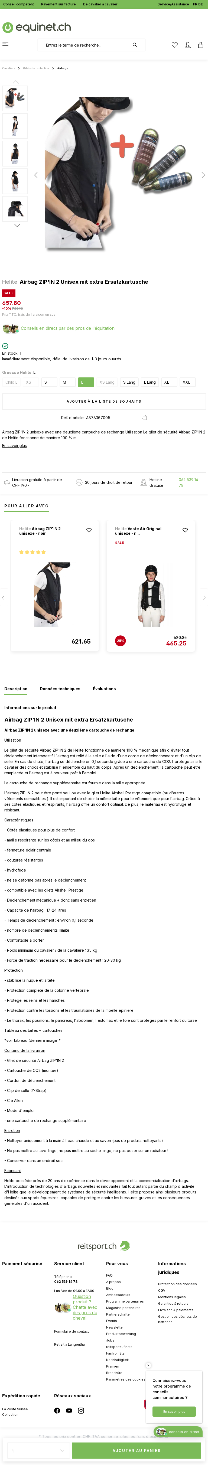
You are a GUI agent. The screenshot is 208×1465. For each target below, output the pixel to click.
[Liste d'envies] (174, 45)
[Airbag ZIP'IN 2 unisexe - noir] (55, 594)
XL (166, 382)
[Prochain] (202, 175)
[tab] (15, 689)
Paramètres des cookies (125, 1379)
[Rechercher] (137, 44)
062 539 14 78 (188, 482)
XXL (186, 382)
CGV (161, 1290)
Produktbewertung (121, 1334)
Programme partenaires (125, 1301)
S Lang (129, 382)
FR (195, 4)
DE (200, 4)
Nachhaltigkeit (117, 1360)
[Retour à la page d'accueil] (36, 27)
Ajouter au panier (137, 1450)
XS (28, 382)
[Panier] (199, 45)
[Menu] (8, 43)
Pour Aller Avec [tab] (26, 506)
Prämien (112, 1366)
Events (111, 1321)
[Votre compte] (187, 45)
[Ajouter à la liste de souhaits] (89, 530)
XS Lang (107, 382)
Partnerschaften (119, 1314)
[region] (104, 175)
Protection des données (177, 1284)
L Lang (150, 382)
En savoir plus (14, 445)
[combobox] (83, 44)
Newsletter (115, 1327)
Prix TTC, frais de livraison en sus (29, 314)
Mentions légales (172, 1297)
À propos (113, 1282)
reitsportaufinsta (119, 1347)
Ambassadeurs (118, 1295)
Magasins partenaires (123, 1308)
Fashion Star (116, 1353)
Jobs (110, 1340)
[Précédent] (36, 175)
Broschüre (114, 1373)
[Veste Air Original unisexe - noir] (151, 595)
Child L (11, 382)
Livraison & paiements (175, 1310)
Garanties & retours (173, 1303)
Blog (109, 1288)
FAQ (109, 1275)
